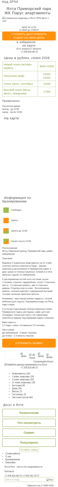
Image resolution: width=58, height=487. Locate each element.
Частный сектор (22, 397)
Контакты (9, 471)
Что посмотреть (29, 422)
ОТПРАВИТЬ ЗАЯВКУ (29, 343)
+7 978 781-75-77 (30, 475)
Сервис (29, 432)
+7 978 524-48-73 (29, 51)
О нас (8, 456)
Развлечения (29, 412)
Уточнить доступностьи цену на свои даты (29, 36)
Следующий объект (43, 361)
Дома (17, 388)
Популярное (29, 442)
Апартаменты (21, 373)
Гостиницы (19, 394)
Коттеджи (18, 385)
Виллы (17, 391)
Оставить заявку (29, 449)
